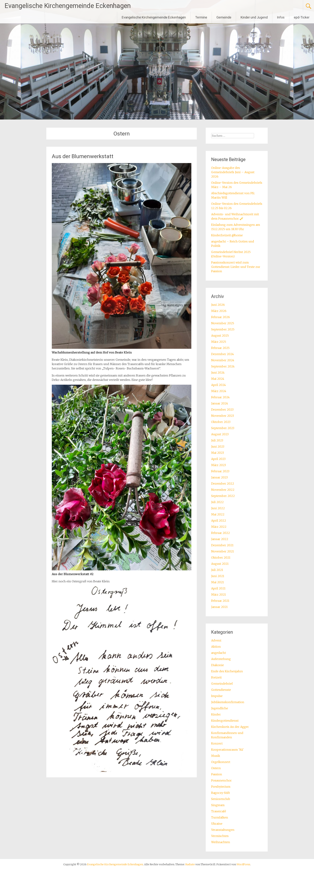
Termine (201, 17)
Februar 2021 (220, 600)
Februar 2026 (220, 317)
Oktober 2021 (220, 557)
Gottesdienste (221, 690)
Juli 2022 (217, 502)
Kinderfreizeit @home (227, 235)
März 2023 (218, 465)
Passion (216, 774)
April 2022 (218, 520)
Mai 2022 (217, 514)
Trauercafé (218, 811)
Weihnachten (220, 842)
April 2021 (218, 588)
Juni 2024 (218, 372)
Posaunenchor (221, 780)
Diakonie (217, 665)
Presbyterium (220, 786)
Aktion (216, 646)
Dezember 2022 (222, 483)
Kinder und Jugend (254, 17)
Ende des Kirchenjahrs (227, 671)
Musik (215, 756)
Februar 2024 (220, 397)
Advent (216, 640)
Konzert (217, 743)
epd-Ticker (301, 17)
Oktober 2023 (220, 422)
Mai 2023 (217, 452)
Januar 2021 (219, 607)
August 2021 (220, 563)
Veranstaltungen (222, 830)
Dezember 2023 (222, 409)
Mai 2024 (217, 379)
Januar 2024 (219, 403)
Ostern (216, 768)
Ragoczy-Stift (220, 793)
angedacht (218, 653)
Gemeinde (223, 17)
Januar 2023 (219, 477)
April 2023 (218, 459)
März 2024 (218, 391)
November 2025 (222, 323)
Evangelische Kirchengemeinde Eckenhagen (68, 6)
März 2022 (218, 526)
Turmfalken (219, 817)
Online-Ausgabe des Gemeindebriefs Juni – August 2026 (232, 172)
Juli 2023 (217, 440)
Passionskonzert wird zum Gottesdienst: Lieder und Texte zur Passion (235, 267)
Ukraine (216, 823)
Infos (281, 17)
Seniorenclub (220, 799)
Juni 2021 (217, 576)
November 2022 (222, 489)
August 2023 (220, 434)
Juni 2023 (217, 446)
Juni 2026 (218, 305)
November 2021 (222, 551)
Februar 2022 (220, 533)
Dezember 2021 (222, 545)
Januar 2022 (219, 539)
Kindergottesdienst (225, 720)
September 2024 (223, 366)
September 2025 (222, 329)
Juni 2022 (218, 508)
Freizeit (216, 677)
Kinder (216, 714)
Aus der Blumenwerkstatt (82, 156)
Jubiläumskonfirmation (227, 702)
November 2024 (222, 360)
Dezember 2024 (222, 354)
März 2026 (218, 311)
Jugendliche (219, 708)
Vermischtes (220, 836)
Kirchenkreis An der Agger (230, 727)
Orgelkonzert (220, 762)
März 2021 (218, 594)
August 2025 (220, 335)
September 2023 (222, 428)
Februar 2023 (220, 471)
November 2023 (222, 415)
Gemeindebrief (222, 683)
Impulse (217, 696)
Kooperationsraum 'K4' (227, 749)
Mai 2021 (217, 582)
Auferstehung (221, 659)
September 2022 (223, 496)
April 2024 (218, 385)
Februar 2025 (220, 348)
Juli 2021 (217, 570)
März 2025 (218, 342)
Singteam (218, 805)
